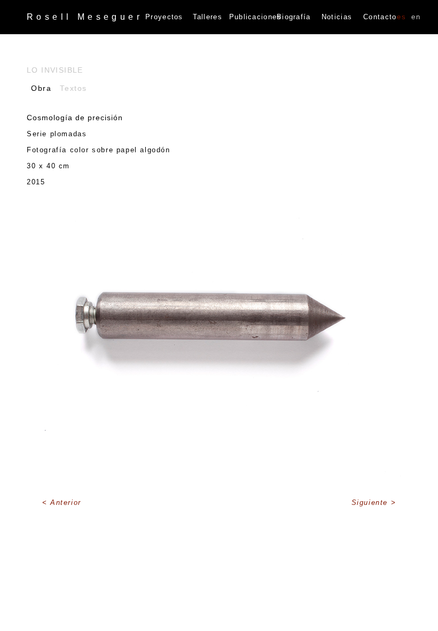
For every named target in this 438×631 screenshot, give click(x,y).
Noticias (337, 17)
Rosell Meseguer (85, 16)
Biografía (294, 17)
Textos (73, 88)
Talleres (207, 17)
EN (415, 17)
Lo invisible (55, 70)
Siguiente (371, 502)
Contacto (379, 17)
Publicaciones (250, 17)
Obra (41, 88)
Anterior (65, 502)
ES (401, 17)
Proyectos (164, 17)
